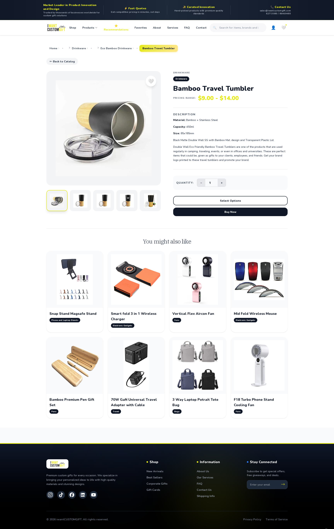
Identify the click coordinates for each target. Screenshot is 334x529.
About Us (203, 471)
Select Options (230, 200)
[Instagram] (50, 495)
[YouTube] (93, 495)
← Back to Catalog (62, 61)
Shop (72, 27)
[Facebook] (72, 495)
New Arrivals (155, 471)
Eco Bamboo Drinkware (116, 48)
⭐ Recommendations (116, 27)
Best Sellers (154, 477)
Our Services (205, 477)
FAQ (187, 27)
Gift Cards (153, 489)
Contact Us (204, 489)
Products (88, 27)
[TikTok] (61, 495)
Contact (201, 27)
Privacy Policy (252, 519)
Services (172, 27)
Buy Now (230, 211)
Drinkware (79, 48)
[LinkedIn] (83, 495)
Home (53, 48)
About (157, 27)
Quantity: (185, 182)
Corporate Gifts (157, 483)
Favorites (141, 27)
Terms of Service (277, 519)
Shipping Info (206, 496)
